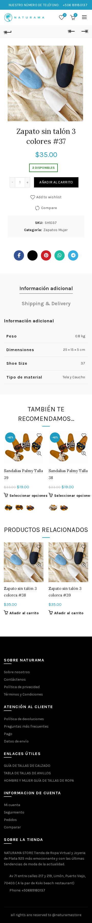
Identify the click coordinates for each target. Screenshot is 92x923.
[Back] (7, 31)
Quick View (38, 453)
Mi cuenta (12, 805)
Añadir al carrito (56, 182)
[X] (32, 255)
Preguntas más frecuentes (26, 726)
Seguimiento (14, 812)
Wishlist (64, 15)
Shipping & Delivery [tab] (46, 303)
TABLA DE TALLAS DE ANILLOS (27, 773)
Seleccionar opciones (28, 495)
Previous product (71, 31)
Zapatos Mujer (55, 230)
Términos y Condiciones (23, 694)
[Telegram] (73, 255)
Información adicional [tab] (46, 288)
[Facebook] (19, 255)
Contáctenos (15, 679)
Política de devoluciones (24, 719)
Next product (84, 31)
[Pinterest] (46, 255)
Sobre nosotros (17, 672)
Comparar (12, 827)
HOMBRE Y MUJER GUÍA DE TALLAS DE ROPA (39, 780)
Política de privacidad (22, 687)
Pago (8, 734)
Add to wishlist (49, 197)
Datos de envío (16, 741)
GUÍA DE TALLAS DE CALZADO (27, 765)
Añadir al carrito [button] (24, 613)
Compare (49, 208)
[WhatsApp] (59, 255)
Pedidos (10, 820)
